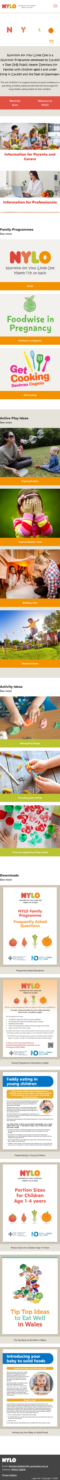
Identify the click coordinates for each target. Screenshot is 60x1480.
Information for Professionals (30, 202)
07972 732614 (18, 1469)
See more (6, 234)
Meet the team (15, 103)
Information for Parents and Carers (30, 156)
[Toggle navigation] (55, 5)
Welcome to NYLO (45, 103)
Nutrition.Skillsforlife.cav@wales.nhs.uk (28, 1466)
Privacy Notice (9, 1475)
